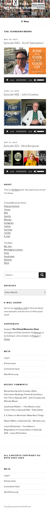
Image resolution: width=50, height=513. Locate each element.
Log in (7, 358)
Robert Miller (10, 421)
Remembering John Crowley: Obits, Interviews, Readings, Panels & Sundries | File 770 (23, 394)
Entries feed (10, 363)
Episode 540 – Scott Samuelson (24, 43)
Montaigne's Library (13, 250)
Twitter (7, 226)
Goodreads (9, 256)
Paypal (35, 336)
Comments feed (11, 369)
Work (6, 263)
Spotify (7, 216)
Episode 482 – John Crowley (21, 94)
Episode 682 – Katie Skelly (30, 410)
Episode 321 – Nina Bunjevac (21, 146)
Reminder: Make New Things (30, 415)
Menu (26, 21)
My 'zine (8, 246)
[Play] (7, 80)
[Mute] (35, 80)
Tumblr (7, 233)
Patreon (37, 332)
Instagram (9, 223)
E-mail (7, 236)
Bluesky (7, 219)
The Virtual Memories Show (20, 6)
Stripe (7, 339)
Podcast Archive (11, 206)
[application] (25, 80)
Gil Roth (15, 190)
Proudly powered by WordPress (17, 506)
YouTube (8, 230)
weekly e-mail (20, 308)
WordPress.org (11, 374)
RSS (6, 213)
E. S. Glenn (9, 415)
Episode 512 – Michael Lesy (32, 421)
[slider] (41, 79)
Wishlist (8, 260)
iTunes (7, 209)
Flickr (6, 253)
